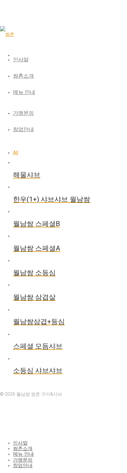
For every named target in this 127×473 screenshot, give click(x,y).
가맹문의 (23, 113)
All (15, 152)
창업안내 (23, 129)
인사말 (21, 59)
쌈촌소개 (23, 76)
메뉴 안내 (24, 92)
